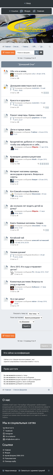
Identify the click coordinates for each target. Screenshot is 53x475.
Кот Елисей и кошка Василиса (24, 191)
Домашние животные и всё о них (26, 86)
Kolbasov (35, 287)
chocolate (36, 225)
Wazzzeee (36, 194)
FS (33, 272)
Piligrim (35, 147)
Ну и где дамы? (17, 299)
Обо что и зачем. (18, 71)
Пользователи (10, 458)
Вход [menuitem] (28, 3)
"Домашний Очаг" (26, 64)
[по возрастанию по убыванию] (26, 321)
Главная (40, 11)
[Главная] (26, 31)
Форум (7, 453)
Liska (33, 74)
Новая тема (9, 52)
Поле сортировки (17, 317)
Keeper (35, 179)
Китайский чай (17, 238)
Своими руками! (18, 252)
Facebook (9, 431)
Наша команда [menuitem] (11, 471)
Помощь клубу (10, 461)
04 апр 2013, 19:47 (42, 272)
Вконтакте (10, 428)
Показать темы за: (20, 313)
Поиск (36, 52)
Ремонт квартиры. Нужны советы (26, 115)
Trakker (34, 132)
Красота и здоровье (20, 100)
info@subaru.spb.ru (13, 439)
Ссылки (14, 11)
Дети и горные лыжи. (20, 129)
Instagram (9, 433)
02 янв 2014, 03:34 (22, 242)
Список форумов (20, 390)
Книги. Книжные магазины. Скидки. (27, 223)
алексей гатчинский (40, 240)
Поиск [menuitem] (50, 46)
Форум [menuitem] (27, 11)
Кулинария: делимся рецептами (25, 157)
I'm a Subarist (10, 436)
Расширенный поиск (41, 52)
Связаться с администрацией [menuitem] (33, 471)
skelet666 (35, 88)
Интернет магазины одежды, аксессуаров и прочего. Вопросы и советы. (26, 174)
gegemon (35, 117)
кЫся (34, 301)
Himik (34, 159)
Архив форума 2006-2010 (14, 455)
